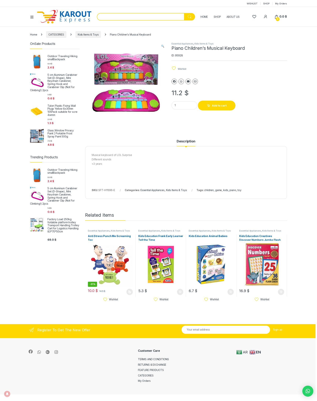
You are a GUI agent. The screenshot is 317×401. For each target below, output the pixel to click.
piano (232, 190)
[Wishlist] (254, 16)
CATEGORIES (56, 34)
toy (239, 190)
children (209, 190)
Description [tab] (186, 141)
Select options (128, 292)
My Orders (281, 3)
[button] (162, 46)
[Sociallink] (31, 352)
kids (225, 190)
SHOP (266, 3)
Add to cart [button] (180, 292)
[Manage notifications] (7, 394)
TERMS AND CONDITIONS (153, 359)
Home (33, 34)
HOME (204, 16)
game (218, 190)
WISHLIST (252, 3)
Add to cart (219, 105)
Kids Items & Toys (88, 34)
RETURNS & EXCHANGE (152, 364)
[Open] (33, 17)
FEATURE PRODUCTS (151, 370)
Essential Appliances (182, 43)
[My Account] (265, 16)
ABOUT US (233, 16)
